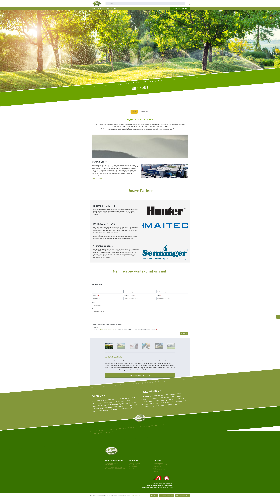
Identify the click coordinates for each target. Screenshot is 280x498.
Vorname (126, 289)
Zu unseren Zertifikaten (97, 178)
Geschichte (160, 485)
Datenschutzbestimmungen (107, 329)
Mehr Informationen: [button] (179, 8)
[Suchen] (107, 3)
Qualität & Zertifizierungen (165, 483)
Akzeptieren (154, 495)
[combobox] (147, 3)
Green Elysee (153, 487)
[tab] (109, 345)
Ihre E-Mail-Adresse (129, 295)
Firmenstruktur (168, 485)
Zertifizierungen (144, 111)
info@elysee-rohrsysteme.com (117, 468)
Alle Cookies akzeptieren (182, 495)
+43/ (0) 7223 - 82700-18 (116, 467)
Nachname (159, 289)
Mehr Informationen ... (136, 495)
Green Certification (168, 487)
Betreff (94, 302)
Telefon (158, 295)
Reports (160, 487)
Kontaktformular (133, 464)
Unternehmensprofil (134, 463)
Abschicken (184, 333)
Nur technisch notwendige (166, 495)
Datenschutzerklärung (159, 469)
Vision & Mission (145, 487)
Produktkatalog (133, 466)
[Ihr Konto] (189, 3)
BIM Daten (132, 468)
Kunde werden (157, 466)
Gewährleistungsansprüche (160, 464)
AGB (133, 329)
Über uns (134, 111)
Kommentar (95, 308)
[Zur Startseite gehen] (96, 3)
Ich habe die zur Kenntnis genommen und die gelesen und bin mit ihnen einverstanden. (125, 329)
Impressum (156, 473)
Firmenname (95, 295)
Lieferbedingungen (158, 463)
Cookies (155, 471)
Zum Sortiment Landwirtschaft (141, 375)
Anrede (94, 289)
